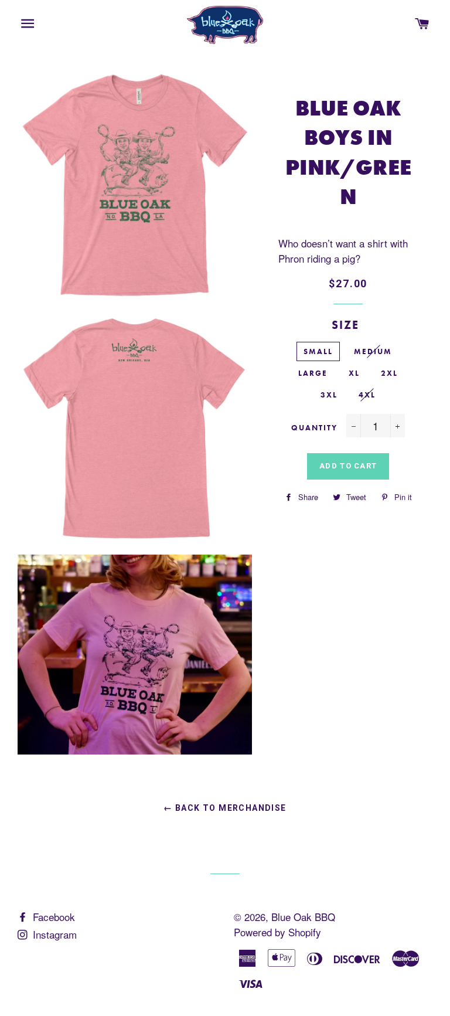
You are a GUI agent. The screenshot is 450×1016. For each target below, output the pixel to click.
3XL (329, 395)
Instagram (53, 934)
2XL (389, 373)
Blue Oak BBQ (303, 916)
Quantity (314, 428)
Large (313, 373)
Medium (373, 351)
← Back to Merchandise (224, 808)
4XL (367, 395)
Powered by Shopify (277, 932)
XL (354, 373)
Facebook (52, 916)
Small (318, 351)
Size (345, 324)
